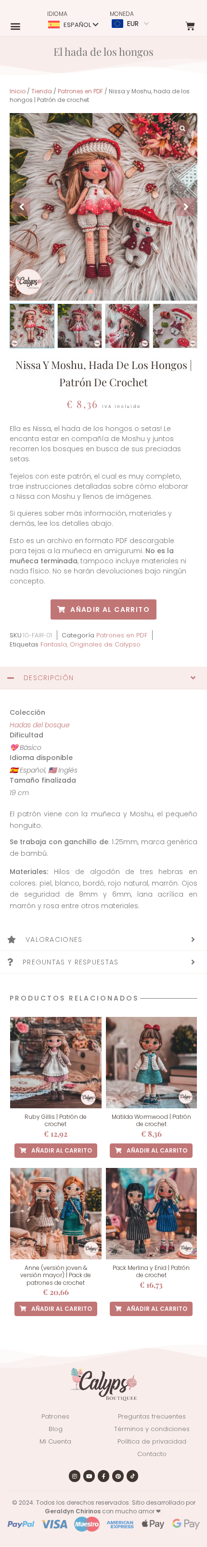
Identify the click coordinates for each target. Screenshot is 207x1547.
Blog (56, 1428)
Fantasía (53, 644)
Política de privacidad (151, 1441)
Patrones (55, 1416)
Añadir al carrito (110, 609)
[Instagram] (74, 1476)
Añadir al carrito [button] (61, 1150)
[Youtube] (89, 1476)
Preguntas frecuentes (152, 1416)
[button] (15, 26)
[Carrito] (191, 26)
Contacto (152, 1453)
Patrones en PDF (80, 91)
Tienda (41, 91)
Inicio (18, 91)
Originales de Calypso (105, 644)
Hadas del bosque (40, 725)
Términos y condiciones (152, 1428)
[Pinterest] (118, 1476)
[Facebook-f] (103, 1476)
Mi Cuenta (55, 1441)
